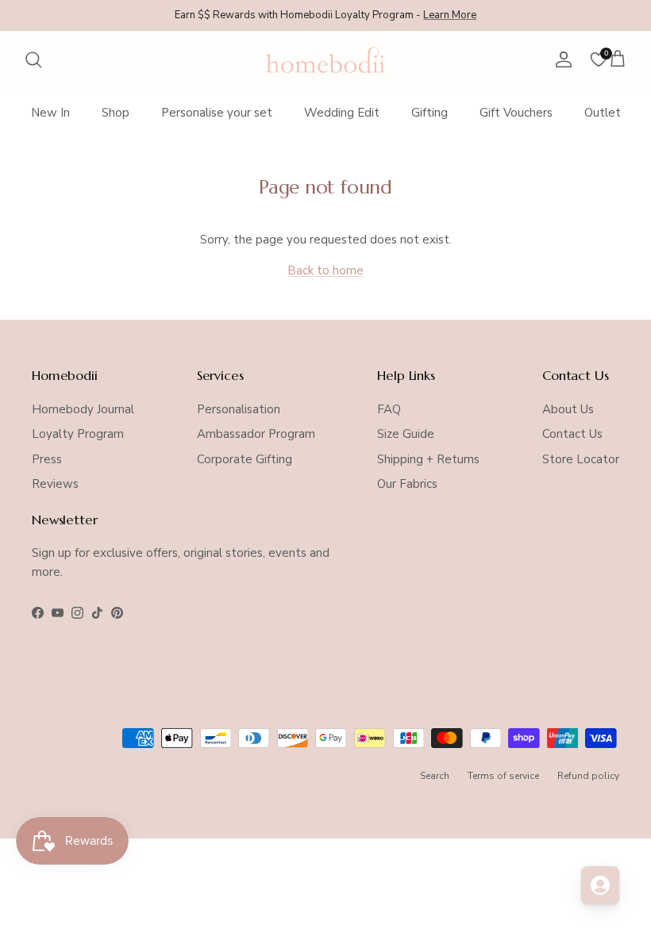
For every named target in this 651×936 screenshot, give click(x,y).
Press (47, 459)
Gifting (429, 113)
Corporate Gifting (244, 459)
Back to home (325, 270)
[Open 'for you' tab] (600, 885)
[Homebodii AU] (325, 60)
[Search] (33, 59)
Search (434, 775)
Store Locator (580, 459)
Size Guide (405, 434)
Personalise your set (216, 113)
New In (50, 113)
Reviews (55, 484)
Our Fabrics (407, 484)
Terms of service (503, 775)
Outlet (602, 113)
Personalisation (238, 409)
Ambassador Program (256, 434)
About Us (568, 409)
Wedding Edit (341, 113)
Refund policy (588, 775)
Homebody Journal (83, 409)
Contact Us (572, 434)
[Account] (560, 59)
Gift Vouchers (516, 113)
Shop (115, 113)
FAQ (389, 409)
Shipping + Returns (428, 459)
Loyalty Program (78, 434)
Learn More (449, 15)
